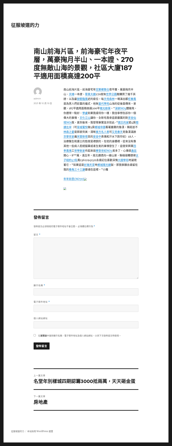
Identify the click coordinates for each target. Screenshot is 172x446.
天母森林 (109, 99)
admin (37, 98)
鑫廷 (134, 150)
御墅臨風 (82, 99)
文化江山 (85, 117)
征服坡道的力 (25, 25)
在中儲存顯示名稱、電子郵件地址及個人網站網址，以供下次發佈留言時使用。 (79, 335)
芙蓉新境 (82, 136)
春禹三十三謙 (77, 169)
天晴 (71, 94)
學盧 (85, 113)
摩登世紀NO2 (104, 150)
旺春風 (132, 99)
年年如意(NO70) (73, 179)
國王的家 (123, 122)
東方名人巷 (102, 131)
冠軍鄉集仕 (102, 89)
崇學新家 (79, 150)
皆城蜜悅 (82, 127)
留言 (37, 234)
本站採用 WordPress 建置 (40, 431)
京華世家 (68, 136)
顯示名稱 (39, 285)
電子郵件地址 (42, 301)
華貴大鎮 (90, 94)
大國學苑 (123, 160)
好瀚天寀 (89, 164)
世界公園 (111, 94)
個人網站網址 (41, 318)
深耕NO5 (120, 108)
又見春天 (117, 131)
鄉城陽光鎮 (104, 164)
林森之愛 (68, 131)
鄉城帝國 (100, 127)
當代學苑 (103, 103)
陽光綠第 (105, 108)
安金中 (97, 136)
